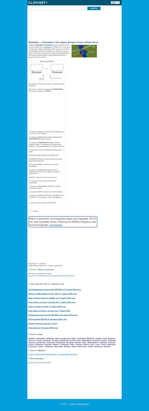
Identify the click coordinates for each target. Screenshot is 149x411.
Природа (56, 344)
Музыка (78, 342)
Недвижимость (93, 342)
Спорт (97, 344)
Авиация (31, 338)
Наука (84, 342)
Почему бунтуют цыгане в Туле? (42, 323)
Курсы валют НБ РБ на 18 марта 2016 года (47, 319)
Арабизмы (50, 338)
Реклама (79, 344)
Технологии (32, 346)
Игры (105, 338)
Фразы (74, 346)
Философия (58, 346)
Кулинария (112, 340)
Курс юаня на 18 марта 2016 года (43, 328)
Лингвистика (41, 342)
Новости (35, 211)
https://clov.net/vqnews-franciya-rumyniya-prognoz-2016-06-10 (51, 275)
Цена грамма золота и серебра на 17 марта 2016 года (51, 298)
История (55, 340)
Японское (106, 346)
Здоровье (98, 338)
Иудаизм (73, 340)
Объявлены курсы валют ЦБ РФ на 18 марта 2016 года (52, 315)
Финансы (67, 346)
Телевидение (111, 344)
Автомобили (40, 338)
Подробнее (55, 224)
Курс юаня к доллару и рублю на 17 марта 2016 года (51, 302)
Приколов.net (33, 362)
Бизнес (74, 338)
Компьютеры (87, 340)
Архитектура (65, 338)
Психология (64, 344)
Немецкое (103, 342)
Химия (90, 346)
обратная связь (83, 404)
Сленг (92, 344)
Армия (57, 338)
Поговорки (39, 344)
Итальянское (64, 340)
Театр (103, 344)
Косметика (96, 340)
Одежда (31, 344)
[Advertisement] (74, 26)
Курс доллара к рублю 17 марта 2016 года (47, 306)
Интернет (111, 338)
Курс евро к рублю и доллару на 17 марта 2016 (49, 311)
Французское (82, 346)
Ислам (39, 340)
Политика (47, 344)
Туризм (41, 346)
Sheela (48, 362)
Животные (90, 338)
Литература (51, 342)
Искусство (32, 340)
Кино (79, 340)
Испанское (47, 340)
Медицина (70, 342)
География (81, 338)
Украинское (49, 346)
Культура (31, 342)
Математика (60, 342)
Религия (86, 344)
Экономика (98, 346)
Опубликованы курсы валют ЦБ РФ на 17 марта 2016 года (54, 289)
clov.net (72, 404)
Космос (104, 340)
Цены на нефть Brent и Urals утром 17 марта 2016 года (52, 294)
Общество (111, 342)
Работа (72, 344)
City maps (42, 362)
